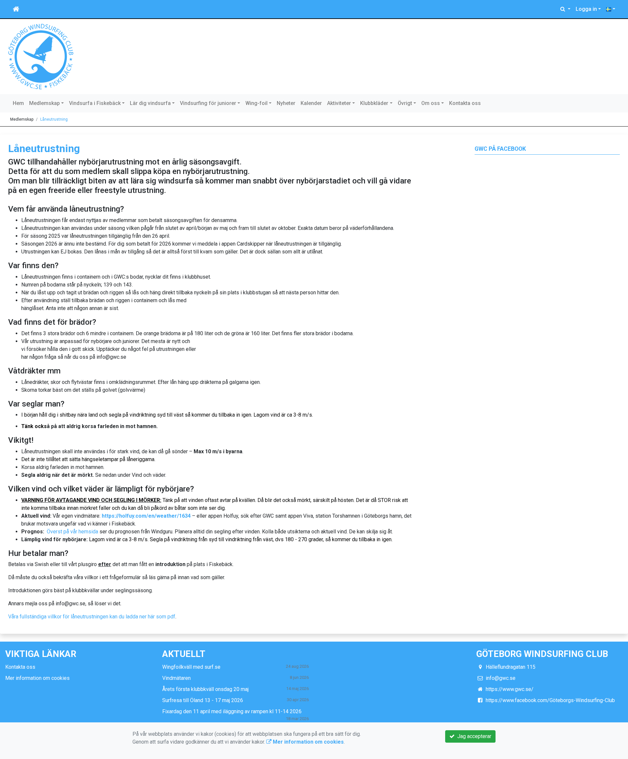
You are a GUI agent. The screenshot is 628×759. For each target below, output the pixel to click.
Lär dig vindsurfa (150, 103)
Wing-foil (256, 103)
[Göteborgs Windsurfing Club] (40, 56)
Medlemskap (44, 103)
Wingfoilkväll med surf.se (191, 667)
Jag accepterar (473, 736)
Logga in (586, 9)
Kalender (311, 103)
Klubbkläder (374, 103)
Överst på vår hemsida (72, 531)
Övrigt (405, 103)
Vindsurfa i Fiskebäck (95, 103)
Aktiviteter (339, 103)
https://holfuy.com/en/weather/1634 (146, 516)
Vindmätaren (176, 678)
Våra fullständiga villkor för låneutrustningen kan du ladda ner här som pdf (91, 616)
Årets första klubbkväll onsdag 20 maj (205, 689)
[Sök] (565, 9)
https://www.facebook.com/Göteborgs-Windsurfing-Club (550, 700)
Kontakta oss (465, 103)
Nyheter (286, 103)
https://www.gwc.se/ (509, 689)
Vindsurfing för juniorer (208, 103)
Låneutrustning (54, 119)
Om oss (430, 103)
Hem (18, 103)
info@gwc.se (500, 678)
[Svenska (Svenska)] (610, 9)
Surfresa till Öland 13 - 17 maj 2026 (202, 700)
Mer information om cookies (37, 678)
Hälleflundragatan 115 (510, 667)
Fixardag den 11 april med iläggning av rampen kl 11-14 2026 (232, 711)
